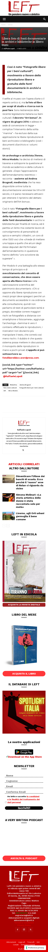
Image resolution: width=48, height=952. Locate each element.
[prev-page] (4, 525)
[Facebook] (6, 58)
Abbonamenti (11, 942)
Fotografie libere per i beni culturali (31, 388)
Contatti (16, 945)
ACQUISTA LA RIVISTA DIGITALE (24, 604)
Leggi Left (21, 942)
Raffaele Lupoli (9, 48)
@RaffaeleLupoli (12, 376)
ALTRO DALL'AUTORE (24, 468)
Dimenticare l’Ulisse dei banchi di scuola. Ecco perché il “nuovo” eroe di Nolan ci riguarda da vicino (30, 482)
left (5, 391)
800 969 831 (22, 913)
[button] (4, 19)
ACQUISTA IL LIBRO (24, 673)
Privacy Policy (24, 925)
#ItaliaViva (13, 385)
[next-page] (7, 525)
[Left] (24, 8)
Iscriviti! (24, 808)
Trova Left (30, 942)
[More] (30, 58)
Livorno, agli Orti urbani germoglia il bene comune (30, 516)
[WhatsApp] (22, 58)
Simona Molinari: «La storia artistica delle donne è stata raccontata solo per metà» (28, 500)
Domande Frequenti (28, 945)
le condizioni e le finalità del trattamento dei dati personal (23, 799)
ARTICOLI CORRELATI (24, 464)
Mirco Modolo (13, 391)
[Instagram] (24, 929)
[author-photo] (24, 426)
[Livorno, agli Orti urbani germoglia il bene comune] (8, 516)
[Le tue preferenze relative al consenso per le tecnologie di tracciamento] (35, 947)
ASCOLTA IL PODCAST (24, 858)
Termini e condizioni (24, 923)
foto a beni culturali (10, 388)
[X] (14, 58)
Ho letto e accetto (23, 799)
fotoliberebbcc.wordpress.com (20, 357)
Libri (38, 942)
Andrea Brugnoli (25, 385)
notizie (10, 25)
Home (3, 25)
